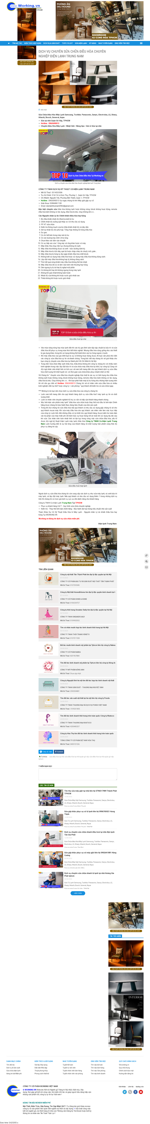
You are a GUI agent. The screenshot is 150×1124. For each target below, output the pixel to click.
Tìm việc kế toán (97, 1065)
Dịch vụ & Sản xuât (13, 1068)
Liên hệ (130, 1087)
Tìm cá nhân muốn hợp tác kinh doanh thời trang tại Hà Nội (84, 627)
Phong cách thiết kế (42, 1074)
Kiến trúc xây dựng (32, 43)
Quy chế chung (124, 1068)
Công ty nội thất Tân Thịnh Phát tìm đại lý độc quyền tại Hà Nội (85, 574)
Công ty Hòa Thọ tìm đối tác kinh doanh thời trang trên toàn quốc (87, 733)
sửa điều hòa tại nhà (56, 757)
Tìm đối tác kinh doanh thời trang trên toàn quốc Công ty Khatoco (87, 716)
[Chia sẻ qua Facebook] (59, 751)
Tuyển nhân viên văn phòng (73, 1074)
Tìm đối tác (17, 43)
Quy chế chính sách (127, 1061)
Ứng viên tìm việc (122, 43)
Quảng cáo (140, 1087)
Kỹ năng (92, 43)
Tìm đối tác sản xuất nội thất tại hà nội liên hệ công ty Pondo (85, 698)
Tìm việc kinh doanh (98, 1074)
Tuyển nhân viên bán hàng (72, 1071)
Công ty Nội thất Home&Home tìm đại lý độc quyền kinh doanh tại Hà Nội (90, 592)
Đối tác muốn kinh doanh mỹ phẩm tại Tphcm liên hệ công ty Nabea (88, 645)
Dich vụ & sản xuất (51, 43)
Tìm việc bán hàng (97, 1068)
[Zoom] (78, 155)
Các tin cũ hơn (46, 785)
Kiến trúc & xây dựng (44, 1061)
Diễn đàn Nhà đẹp (41, 1068)
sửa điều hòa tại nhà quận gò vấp (77, 757)
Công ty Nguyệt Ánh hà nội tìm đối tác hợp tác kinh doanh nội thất (87, 680)
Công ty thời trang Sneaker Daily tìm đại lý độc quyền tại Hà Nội (86, 610)
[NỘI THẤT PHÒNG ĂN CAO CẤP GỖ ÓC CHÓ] (100, 20)
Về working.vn (124, 1065)
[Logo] (24, 6)
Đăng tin (11, 48)
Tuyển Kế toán (68, 1065)
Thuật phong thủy (41, 1071)
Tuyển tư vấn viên (69, 1068)
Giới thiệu (122, 1087)
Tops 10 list (67, 43)
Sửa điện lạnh (81, 43)
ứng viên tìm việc (98, 1061)
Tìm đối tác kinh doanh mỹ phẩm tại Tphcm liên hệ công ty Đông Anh (88, 663)
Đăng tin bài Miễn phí (14, 1074)
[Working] (13, 1091)
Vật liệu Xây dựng (41, 1065)
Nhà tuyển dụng (105, 43)
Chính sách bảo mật (126, 1071)
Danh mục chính (13, 1061)
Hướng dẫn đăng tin (126, 1074)
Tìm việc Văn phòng (98, 1071)
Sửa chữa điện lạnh (13, 1071)
